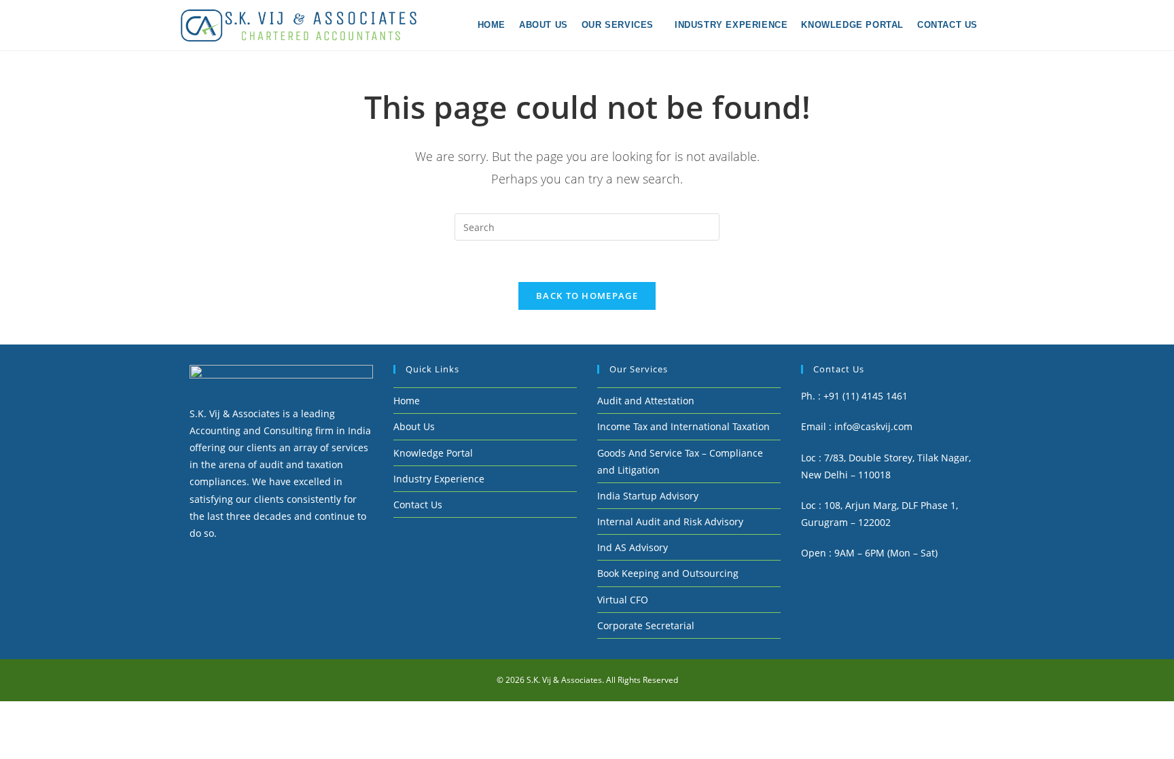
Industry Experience (438, 478)
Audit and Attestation (645, 400)
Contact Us (417, 504)
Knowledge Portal (433, 452)
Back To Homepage (587, 295)
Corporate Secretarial (645, 625)
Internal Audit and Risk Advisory (670, 521)
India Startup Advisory (647, 495)
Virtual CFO (622, 599)
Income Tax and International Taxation (683, 426)
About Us (414, 426)
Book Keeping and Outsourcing (668, 573)
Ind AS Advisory (632, 547)
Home (406, 400)
